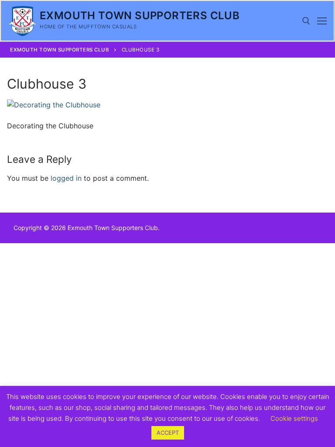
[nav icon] (322, 21)
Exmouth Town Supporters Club (139, 15)
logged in (66, 178)
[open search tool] (306, 21)
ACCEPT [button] (168, 432)
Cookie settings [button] (294, 418)
